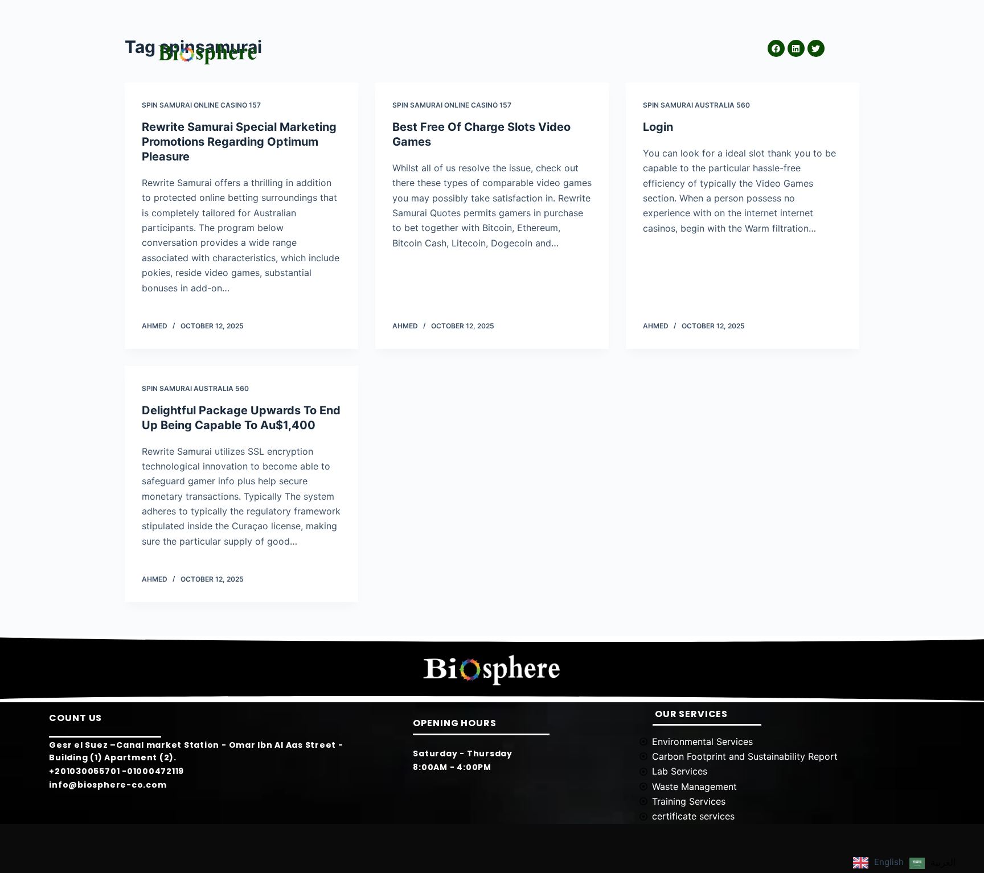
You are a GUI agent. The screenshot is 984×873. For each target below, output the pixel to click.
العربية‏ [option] (943, 862)
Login (658, 127)
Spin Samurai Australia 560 (696, 105)
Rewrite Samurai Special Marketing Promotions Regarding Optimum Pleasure (239, 141)
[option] (932, 863)
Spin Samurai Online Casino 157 (201, 105)
